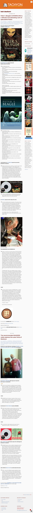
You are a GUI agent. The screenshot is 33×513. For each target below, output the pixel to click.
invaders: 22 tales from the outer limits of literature (10, 342)
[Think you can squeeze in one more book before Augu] (28, 58)
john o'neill (2, 343)
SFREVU (3, 199)
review (2, 24)
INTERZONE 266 (4, 62)
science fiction (21, 343)
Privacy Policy (20, 499)
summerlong (7, 24)
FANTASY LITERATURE (6, 380)
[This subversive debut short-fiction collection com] (28, 99)
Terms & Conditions (20, 501)
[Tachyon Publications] (13, 7)
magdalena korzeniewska (7, 23)
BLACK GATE (8, 467)
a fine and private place (16, 21)
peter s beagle (20, 23)
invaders (2, 342)
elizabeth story (6, 22)
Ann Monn (21, 21)
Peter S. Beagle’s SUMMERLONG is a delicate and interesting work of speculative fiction (11, 17)
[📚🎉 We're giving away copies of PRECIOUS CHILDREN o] (28, 91)
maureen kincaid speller (14, 23)
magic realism (14, 343)
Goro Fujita (5, 485)
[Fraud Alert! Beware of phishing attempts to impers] (28, 131)
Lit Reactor (10, 343)
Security (19, 500)
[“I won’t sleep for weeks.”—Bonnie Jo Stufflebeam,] (28, 115)
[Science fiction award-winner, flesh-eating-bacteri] (28, 123)
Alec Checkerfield (4, 21)
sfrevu (4, 24)
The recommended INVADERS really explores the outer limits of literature (11, 337)
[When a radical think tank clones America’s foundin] (28, 107)
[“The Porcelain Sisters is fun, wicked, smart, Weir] (28, 83)
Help (2, 510)
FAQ (2, 500)
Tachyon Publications (27, 494)
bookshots (2, 22)
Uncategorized (9, 21)
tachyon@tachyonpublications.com (22, 510)
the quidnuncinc (16, 24)
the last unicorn (11, 24)
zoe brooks (2, 344)
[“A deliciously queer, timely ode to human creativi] (28, 75)
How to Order (3, 499)
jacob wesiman (20, 342)
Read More (26, 39)
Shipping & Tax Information (5, 501)
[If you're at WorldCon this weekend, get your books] (28, 66)
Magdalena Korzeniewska (9, 323)
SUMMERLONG (6, 26)
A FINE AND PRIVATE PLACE (9, 73)
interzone (14, 22)
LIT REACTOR (9, 162)
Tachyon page (16, 321)
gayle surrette (11, 22)
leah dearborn (18, 22)
